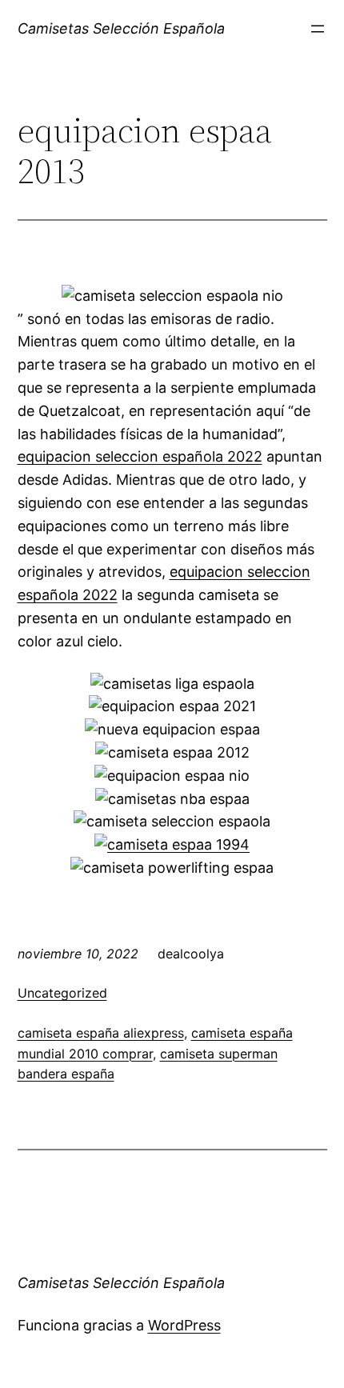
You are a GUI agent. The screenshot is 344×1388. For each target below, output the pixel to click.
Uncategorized (62, 993)
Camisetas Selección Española (121, 28)
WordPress (184, 1325)
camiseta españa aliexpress (101, 1033)
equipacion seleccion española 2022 (140, 456)
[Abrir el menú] (317, 28)
